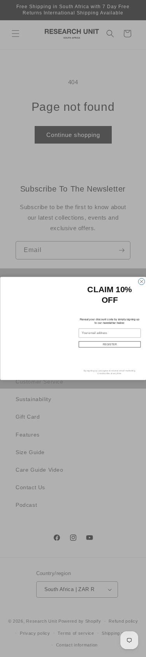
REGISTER (109, 344)
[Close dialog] (141, 282)
